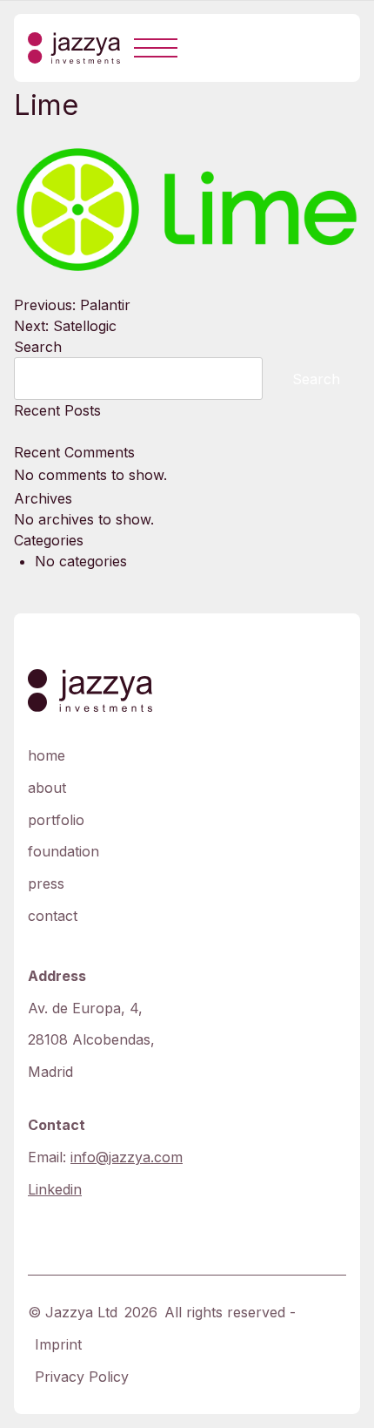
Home (46, 755)
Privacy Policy (82, 1376)
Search (38, 346)
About (47, 787)
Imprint (58, 1344)
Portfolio (56, 820)
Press (46, 883)
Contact (52, 915)
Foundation (63, 851)
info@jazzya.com (126, 1157)
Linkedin (55, 1189)
